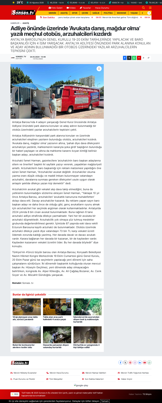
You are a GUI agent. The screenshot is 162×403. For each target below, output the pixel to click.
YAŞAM (134, 13)
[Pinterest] (130, 362)
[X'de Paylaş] (129, 58)
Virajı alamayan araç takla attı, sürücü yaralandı (25, 318)
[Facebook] (120, 362)
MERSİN (52, 13)
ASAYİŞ (64, 13)
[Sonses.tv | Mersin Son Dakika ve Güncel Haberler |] (23, 12)
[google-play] (81, 385)
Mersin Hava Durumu (59, 373)
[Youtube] (145, 362)
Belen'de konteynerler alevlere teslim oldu (24, 346)
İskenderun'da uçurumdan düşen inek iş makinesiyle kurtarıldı (86, 319)
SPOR (74, 13)
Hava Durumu (102, 8)
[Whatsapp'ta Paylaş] (134, 58)
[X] (125, 362)
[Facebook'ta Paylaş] (125, 58)
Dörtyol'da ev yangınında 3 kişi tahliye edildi (86, 346)
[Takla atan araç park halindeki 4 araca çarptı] (57, 306)
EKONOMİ (121, 13)
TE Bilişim (147, 394)
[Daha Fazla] (139, 58)
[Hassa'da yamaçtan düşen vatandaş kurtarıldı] (57, 334)
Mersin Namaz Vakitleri (96, 373)
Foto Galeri (56, 8)
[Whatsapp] (149, 362)
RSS (16, 394)
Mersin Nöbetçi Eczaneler (25, 373)
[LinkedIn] (140, 362)
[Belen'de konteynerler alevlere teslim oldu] (27, 334)
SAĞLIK (96, 13)
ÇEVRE (85, 13)
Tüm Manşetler (56, 379)
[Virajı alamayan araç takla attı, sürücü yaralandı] (27, 306)
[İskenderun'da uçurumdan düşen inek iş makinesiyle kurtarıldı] (87, 306)
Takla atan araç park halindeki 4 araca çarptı (54, 318)
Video (73, 8)
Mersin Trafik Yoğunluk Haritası (135, 373)
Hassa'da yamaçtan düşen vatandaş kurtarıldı (56, 346)
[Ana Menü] (149, 8)
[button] (149, 13)
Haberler (15, 23)
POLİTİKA (108, 13)
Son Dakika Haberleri (94, 379)
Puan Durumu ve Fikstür (24, 379)
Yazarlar (87, 8)
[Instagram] (135, 362)
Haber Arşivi (126, 379)
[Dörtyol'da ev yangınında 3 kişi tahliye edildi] (87, 334)
